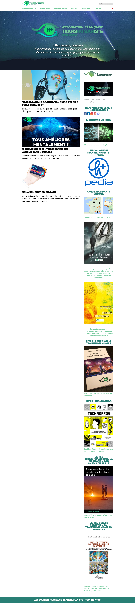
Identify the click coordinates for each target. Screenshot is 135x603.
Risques (74, 8)
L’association (85, 8)
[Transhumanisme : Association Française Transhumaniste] (33, 3)
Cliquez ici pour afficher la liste (97, 217)
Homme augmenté (29, 8)
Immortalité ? (45, 8)
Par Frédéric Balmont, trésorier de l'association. (98, 516)
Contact (98, 8)
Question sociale (60, 8)
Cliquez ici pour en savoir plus (96, 145)
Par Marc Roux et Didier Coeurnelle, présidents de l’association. (98, 450)
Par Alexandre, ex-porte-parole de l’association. (98, 394)
